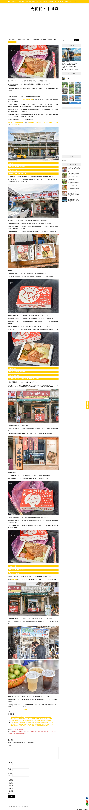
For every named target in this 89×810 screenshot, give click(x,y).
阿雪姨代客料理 (16, 124)
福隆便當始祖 (40, 731)
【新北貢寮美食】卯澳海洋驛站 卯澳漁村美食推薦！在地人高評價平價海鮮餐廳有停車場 (31, 726)
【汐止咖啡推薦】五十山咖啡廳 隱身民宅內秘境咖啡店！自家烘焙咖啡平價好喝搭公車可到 (32, 722)
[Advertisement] (44, 26)
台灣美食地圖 (52, 1)
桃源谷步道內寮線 (19, 122)
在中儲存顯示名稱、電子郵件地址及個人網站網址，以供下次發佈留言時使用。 (11, 786)
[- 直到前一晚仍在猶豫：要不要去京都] (71, 91)
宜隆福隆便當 (15, 731)
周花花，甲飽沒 (44, 9)
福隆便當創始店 (47, 731)
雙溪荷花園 (10, 122)
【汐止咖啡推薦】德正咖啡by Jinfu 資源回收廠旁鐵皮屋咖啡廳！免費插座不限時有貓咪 (31, 717)
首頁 (9, 1)
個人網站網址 (10, 774)
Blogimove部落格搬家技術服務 (82, 809)
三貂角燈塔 (38, 122)
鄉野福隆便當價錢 (21, 733)
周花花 (19, 42)
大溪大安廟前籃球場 (47, 122)
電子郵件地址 (10, 768)
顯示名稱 (10, 763)
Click (87, 405)
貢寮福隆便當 (31, 122)
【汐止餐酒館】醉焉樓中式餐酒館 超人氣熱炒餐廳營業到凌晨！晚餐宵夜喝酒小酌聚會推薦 (32, 724)
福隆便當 (28, 731)
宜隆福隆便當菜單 (22, 731)
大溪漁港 (55, 122)
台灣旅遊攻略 (43, 1)
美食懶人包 (68, 1)
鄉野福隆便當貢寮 (14, 733)
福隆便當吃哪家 (34, 731)
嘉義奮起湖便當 (29, 100)
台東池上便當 (21, 100)
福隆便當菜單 (53, 731)
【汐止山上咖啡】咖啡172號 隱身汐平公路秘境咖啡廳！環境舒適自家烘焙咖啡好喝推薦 (31, 720)
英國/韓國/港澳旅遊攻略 (32, 1)
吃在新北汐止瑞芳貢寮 (12, 42)
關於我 (14, 1)
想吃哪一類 (60, 1)
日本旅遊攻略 (21, 1)
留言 (9, 745)
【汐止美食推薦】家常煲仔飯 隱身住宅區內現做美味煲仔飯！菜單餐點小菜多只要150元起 (31, 719)
